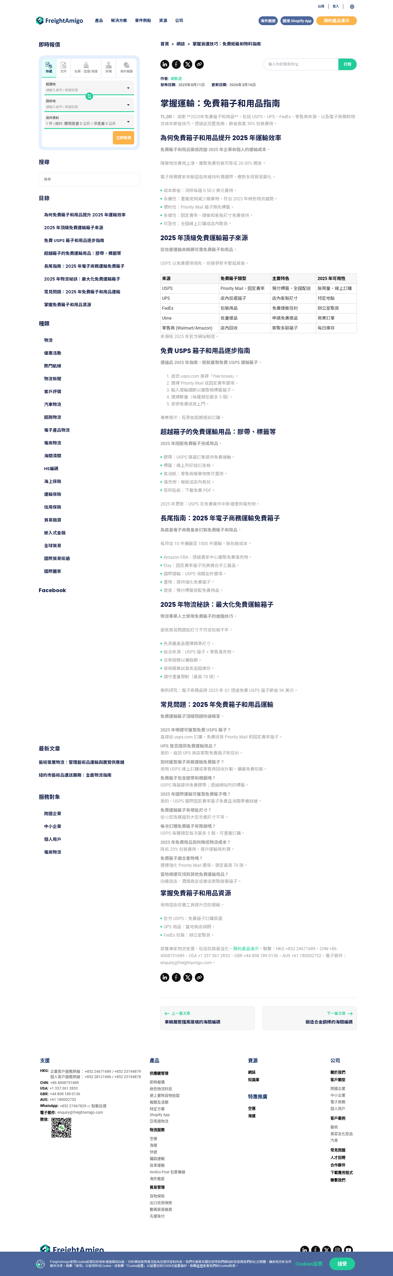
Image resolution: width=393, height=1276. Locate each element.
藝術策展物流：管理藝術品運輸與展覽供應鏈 (81, 762)
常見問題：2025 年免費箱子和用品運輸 (82, 292)
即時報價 (157, 1082)
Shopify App (160, 1115)
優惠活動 (52, 353)
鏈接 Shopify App (297, 21)
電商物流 (52, 443)
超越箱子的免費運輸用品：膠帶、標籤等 (82, 253)
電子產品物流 (57, 430)
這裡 (199, 1266)
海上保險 (52, 481)
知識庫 (253, 1080)
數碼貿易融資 (161, 1209)
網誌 (180, 44)
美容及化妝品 (341, 1134)
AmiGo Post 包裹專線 (167, 1172)
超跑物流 (52, 417)
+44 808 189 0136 (65, 1094)
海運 (153, 1145)
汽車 (334, 1140)
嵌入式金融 (55, 533)
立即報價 (123, 138)
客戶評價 (52, 392)
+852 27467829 (73, 1106)
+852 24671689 (98, 1071)
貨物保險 (157, 1196)
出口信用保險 (161, 1203)
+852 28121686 (98, 1077)
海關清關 (52, 456)
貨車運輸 (157, 1165)
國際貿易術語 (57, 558)
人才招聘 (337, 1157)
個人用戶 (52, 839)
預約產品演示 (336, 20)
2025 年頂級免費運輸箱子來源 (73, 228)
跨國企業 (52, 814)
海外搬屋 (268, 21)
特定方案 (157, 1109)
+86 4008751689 (64, 1082)
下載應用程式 (341, 1172)
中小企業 (52, 826)
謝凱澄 (176, 78)
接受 (342, 1264)
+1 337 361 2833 (64, 1088)
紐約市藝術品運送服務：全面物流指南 (75, 775)
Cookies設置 (309, 1264)
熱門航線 (52, 366)
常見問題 (337, 1150)
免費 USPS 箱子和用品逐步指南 (74, 240)
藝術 (334, 1127)
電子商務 (337, 1102)
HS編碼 (51, 469)
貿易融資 (52, 520)
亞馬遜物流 (159, 1121)
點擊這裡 (98, 1106)
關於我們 (337, 1072)
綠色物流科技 (161, 1089)
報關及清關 (159, 1102)
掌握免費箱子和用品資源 (67, 305)
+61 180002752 (63, 1099)
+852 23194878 (127, 1077)
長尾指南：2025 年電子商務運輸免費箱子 (84, 266)
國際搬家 (52, 571)
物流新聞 (52, 379)
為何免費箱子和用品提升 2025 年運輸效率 (85, 215)
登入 (336, 6)
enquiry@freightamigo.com (80, 1112)
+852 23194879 (127, 1071)
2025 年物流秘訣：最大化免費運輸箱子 (82, 279)
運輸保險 (52, 494)
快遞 (153, 1152)
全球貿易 (52, 546)
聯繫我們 (337, 1180)
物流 (48, 340)
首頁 (164, 44)
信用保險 (52, 507)
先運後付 (157, 1216)
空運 (153, 1138)
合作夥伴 (337, 1165)
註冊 (321, 6)
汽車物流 (52, 404)
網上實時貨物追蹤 (165, 1095)
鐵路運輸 (157, 1158)
